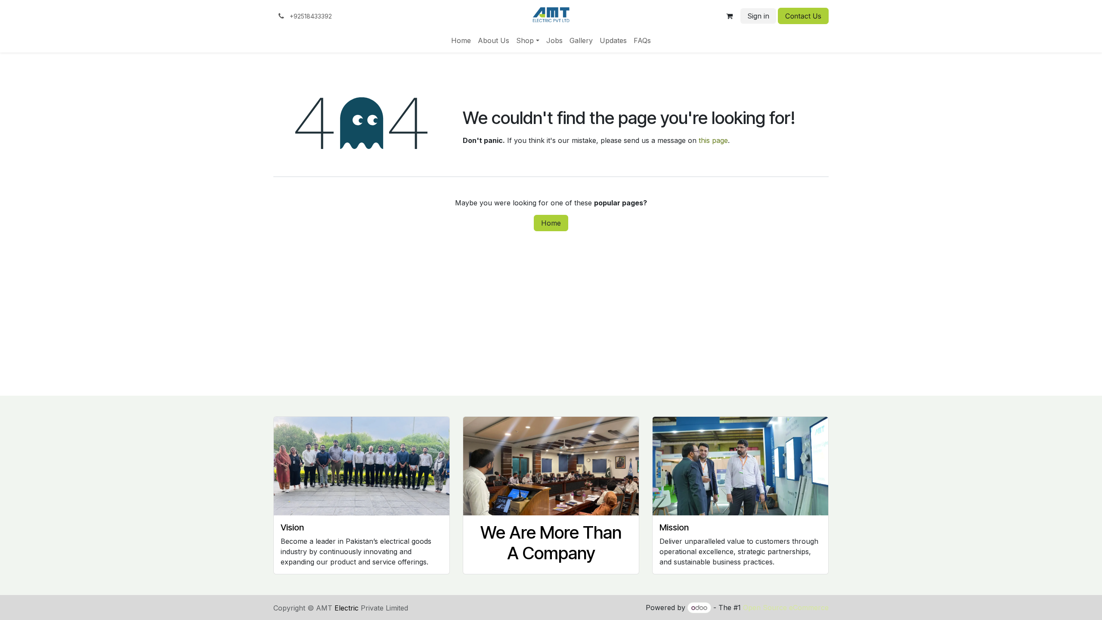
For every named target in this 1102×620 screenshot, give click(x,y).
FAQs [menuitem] (642, 40)
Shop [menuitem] (525, 40)
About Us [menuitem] (493, 40)
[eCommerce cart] (730, 16)
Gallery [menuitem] (581, 40)
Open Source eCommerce (786, 607)
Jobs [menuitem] (554, 40)
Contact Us (803, 16)
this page (713, 140)
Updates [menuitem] (613, 40)
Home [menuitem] (461, 40)
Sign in (758, 16)
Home (551, 223)
